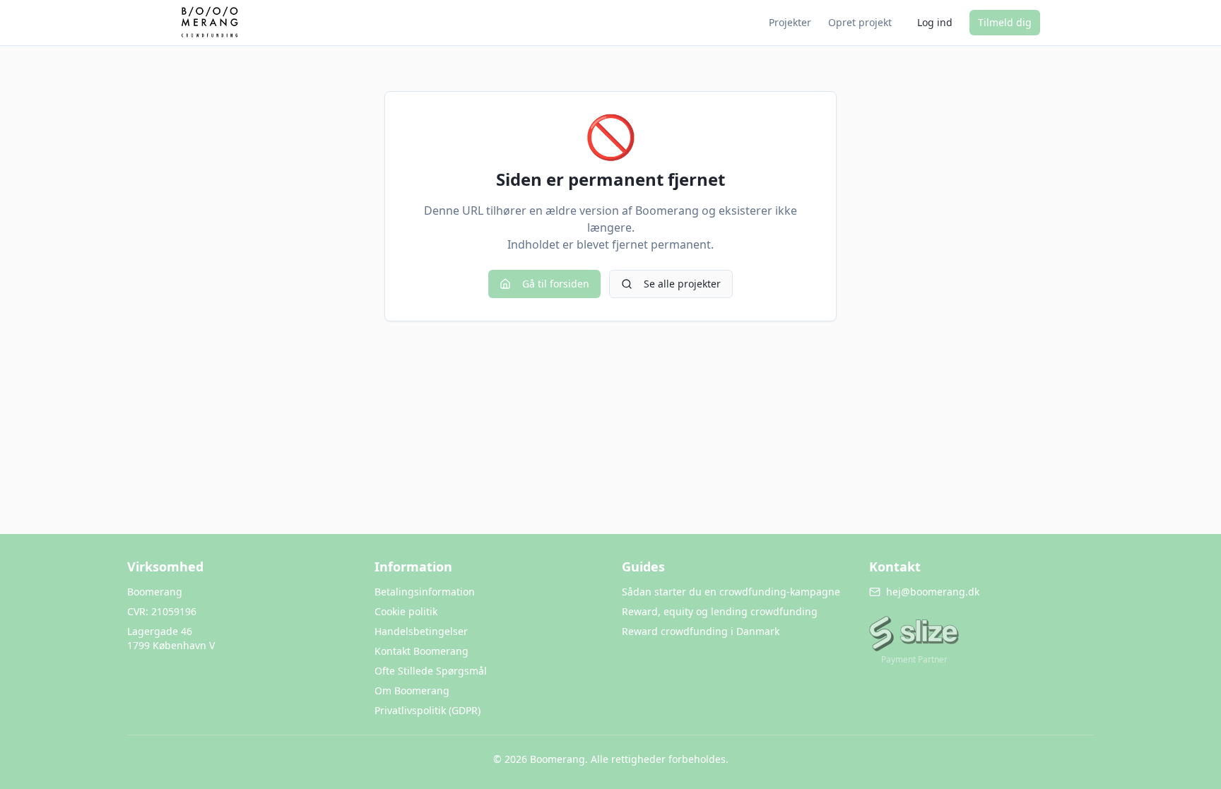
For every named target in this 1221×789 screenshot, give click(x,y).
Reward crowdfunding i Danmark (700, 631)
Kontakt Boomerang (421, 651)
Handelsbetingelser (421, 631)
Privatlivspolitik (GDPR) (427, 710)
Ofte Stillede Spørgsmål (430, 670)
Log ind (934, 22)
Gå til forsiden (555, 283)
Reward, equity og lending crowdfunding (720, 611)
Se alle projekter (682, 283)
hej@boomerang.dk (932, 591)
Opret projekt (860, 22)
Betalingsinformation (424, 591)
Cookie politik (405, 611)
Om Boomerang (411, 690)
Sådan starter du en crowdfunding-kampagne (731, 591)
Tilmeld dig (1005, 22)
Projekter (790, 22)
